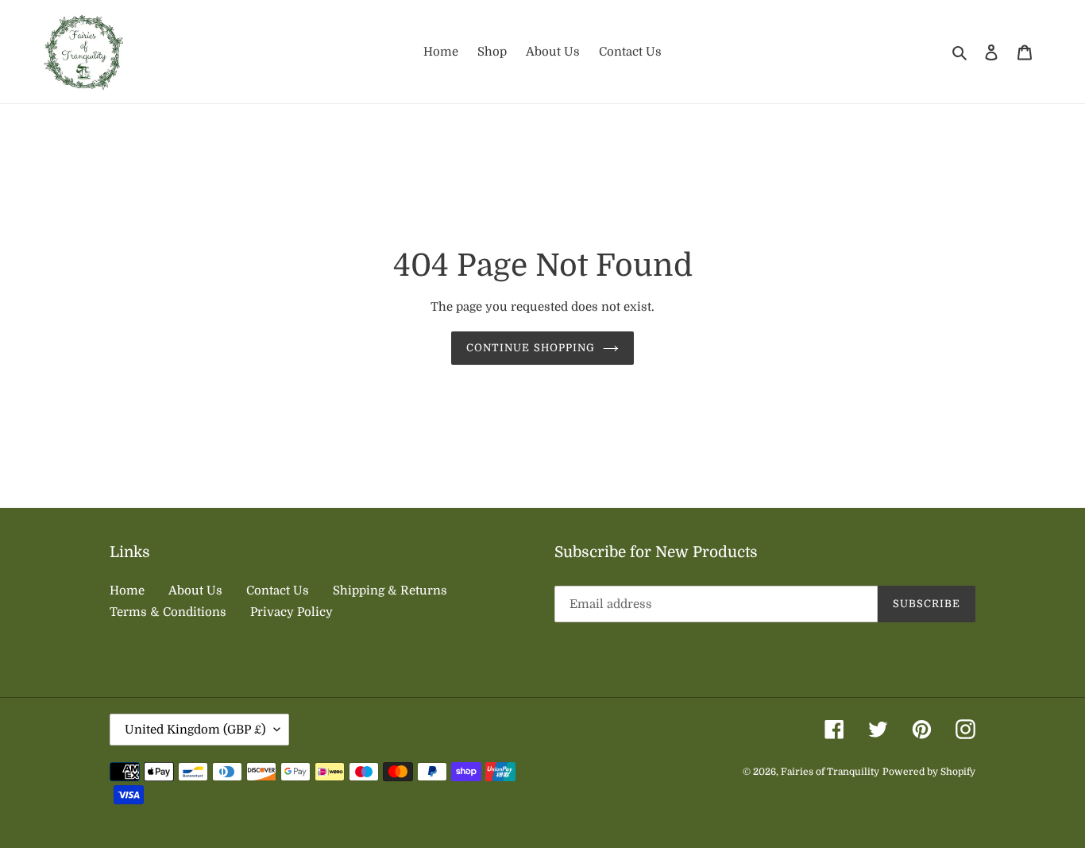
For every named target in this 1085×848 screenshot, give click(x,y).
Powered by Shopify (928, 771)
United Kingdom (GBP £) (195, 729)
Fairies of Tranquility (830, 771)
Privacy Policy (291, 612)
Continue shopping (530, 348)
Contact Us (277, 590)
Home (127, 590)
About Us (195, 590)
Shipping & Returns (390, 590)
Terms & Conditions (168, 612)
